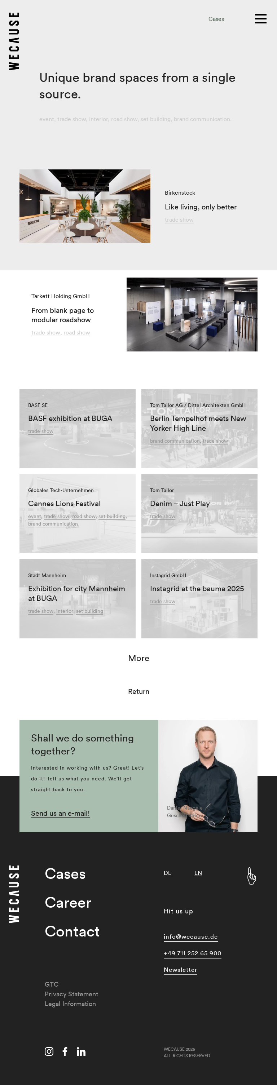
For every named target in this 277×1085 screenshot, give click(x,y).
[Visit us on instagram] (49, 1052)
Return (138, 691)
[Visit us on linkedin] (81, 1052)
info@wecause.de (191, 936)
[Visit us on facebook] (65, 1052)
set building (156, 119)
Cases (216, 18)
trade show (71, 119)
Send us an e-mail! (60, 813)
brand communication (202, 119)
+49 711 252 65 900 (192, 953)
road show (124, 119)
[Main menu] (261, 18)
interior (98, 119)
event (46, 119)
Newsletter (180, 969)
